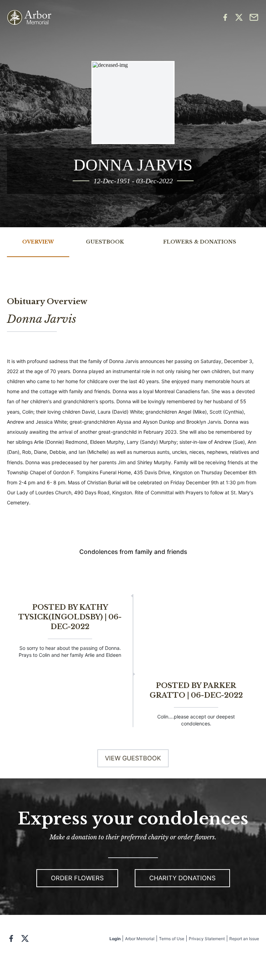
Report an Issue (244, 938)
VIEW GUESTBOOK (133, 758)
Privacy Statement (207, 938)
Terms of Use (171, 938)
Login (115, 938)
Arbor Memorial (139, 938)
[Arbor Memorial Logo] (29, 17)
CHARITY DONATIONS (182, 878)
